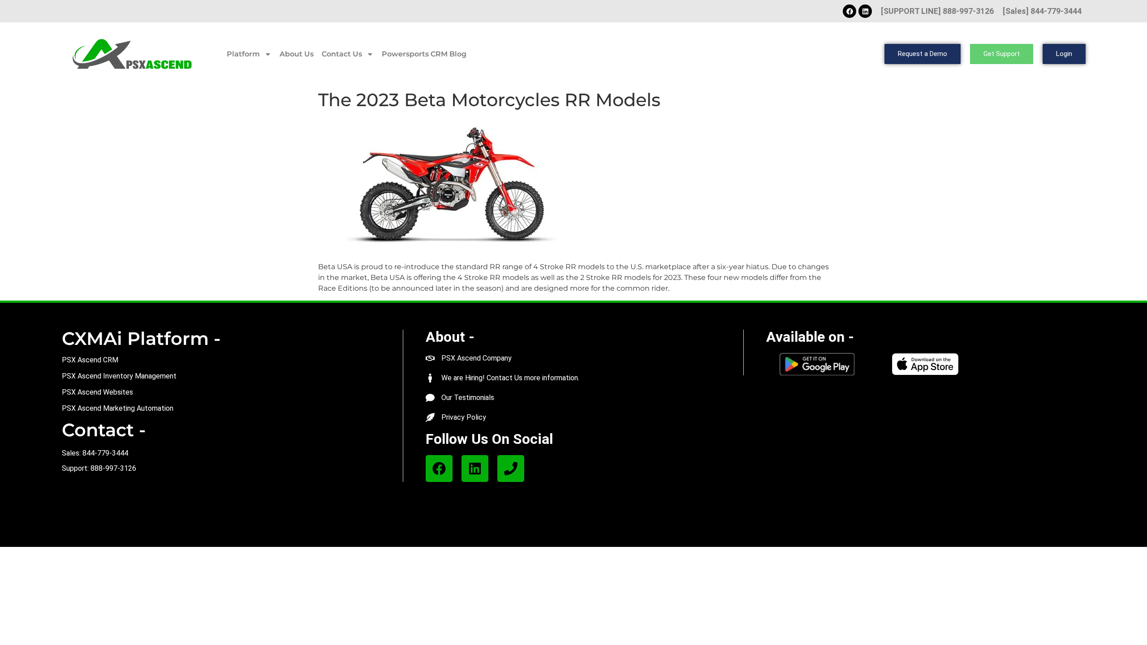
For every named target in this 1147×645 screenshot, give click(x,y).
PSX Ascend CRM (90, 360)
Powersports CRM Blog (424, 54)
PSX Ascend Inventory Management (119, 376)
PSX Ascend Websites (97, 392)
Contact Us (342, 54)
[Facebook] (849, 11)
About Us (297, 54)
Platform (243, 54)
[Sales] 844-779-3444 (1042, 11)
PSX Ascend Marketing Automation (117, 408)
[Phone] (510, 468)
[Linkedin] (865, 11)
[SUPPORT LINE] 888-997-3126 (937, 11)
